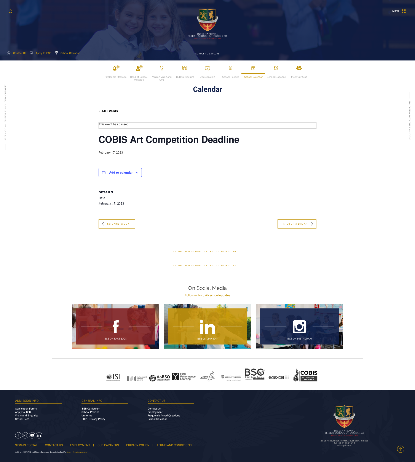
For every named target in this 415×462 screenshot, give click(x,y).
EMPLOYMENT (80, 445)
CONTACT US (54, 445)
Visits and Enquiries (26, 415)
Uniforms (86, 415)
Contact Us (154, 408)
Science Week (117, 223)
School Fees (22, 419)
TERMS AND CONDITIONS (174, 445)
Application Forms (26, 408)
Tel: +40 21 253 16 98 (344, 443)
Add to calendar (121, 172)
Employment (155, 412)
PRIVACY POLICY (137, 445)
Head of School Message (138, 77)
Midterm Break (296, 223)
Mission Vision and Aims (162, 77)
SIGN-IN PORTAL (26, 445)
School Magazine (276, 77)
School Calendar (253, 77)
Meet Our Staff (299, 77)
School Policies (230, 77)
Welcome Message (115, 77)
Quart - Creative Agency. (77, 452)
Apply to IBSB (23, 412)
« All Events (108, 111)
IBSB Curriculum (185, 77)
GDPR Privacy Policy (93, 419)
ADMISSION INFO (27, 400)
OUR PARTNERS (108, 445)
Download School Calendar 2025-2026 (204, 251)
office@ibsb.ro (344, 445)
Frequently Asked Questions (164, 415)
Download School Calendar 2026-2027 (204, 265)
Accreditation (207, 77)
